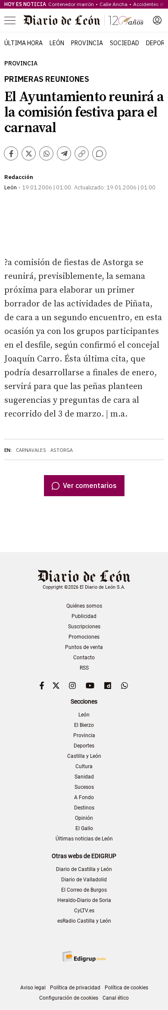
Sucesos (84, 787)
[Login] (157, 20)
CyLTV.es (84, 911)
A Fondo (84, 797)
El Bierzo (84, 725)
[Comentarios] (99, 153)
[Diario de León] (83, 20)
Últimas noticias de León (84, 839)
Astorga (61, 450)
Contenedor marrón (71, 4)
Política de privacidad (75, 988)
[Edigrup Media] (84, 956)
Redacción (18, 177)
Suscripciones (84, 627)
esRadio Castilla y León (84, 921)
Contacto (84, 658)
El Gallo (84, 828)
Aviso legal (33, 988)
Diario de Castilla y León (84, 869)
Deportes (84, 746)
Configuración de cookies (68, 998)
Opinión (84, 818)
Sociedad (124, 43)
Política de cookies (126, 988)
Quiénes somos (84, 606)
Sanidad (84, 777)
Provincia (87, 43)
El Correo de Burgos (84, 890)
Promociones (84, 637)
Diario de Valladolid (84, 880)
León (57, 43)
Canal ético (116, 998)
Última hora (23, 43)
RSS (84, 668)
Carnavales (31, 450)
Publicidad (84, 616)
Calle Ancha (114, 4)
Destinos (84, 808)
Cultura (84, 766)
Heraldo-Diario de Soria (84, 900)
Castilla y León (84, 756)
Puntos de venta (84, 647)
